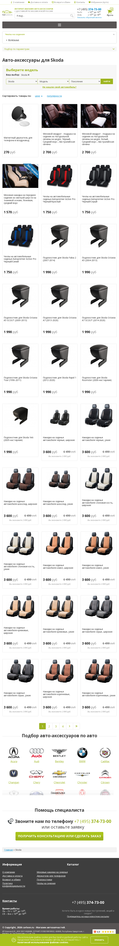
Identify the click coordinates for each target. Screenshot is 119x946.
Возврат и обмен (62, 2)
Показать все (58, 792)
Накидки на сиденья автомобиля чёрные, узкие (96, 439)
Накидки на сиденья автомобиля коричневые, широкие (56, 694)
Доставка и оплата (39, 2)
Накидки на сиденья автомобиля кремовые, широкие (16, 630)
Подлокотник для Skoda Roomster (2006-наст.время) (97, 379)
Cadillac (105, 761)
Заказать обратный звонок (89, 17)
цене (37, 96)
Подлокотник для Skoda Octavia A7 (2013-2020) (59, 319)
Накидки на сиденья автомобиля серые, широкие (97, 630)
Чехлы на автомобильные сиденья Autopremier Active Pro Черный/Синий (20, 259)
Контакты (80, 2)
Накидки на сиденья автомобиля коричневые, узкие (98, 694)
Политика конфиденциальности (13, 884)
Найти (107, 81)
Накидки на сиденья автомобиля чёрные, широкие (59, 439)
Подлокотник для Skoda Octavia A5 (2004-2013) (98, 259)
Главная (8, 849)
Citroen (105, 782)
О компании (18, 2)
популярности (54, 96)
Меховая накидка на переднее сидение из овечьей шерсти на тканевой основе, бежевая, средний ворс (20, 199)
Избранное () (100, 2)
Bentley (59, 761)
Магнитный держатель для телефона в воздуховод (18, 139)
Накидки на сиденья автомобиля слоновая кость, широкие (97, 503)
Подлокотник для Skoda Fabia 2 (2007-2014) (59, 259)
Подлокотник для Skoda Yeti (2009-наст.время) (18, 439)
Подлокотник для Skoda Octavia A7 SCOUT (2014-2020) (98, 319)
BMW (82, 761)
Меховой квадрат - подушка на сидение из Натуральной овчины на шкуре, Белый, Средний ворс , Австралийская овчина (98, 139)
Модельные (13, 40)
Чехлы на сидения (15, 34)
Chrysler (82, 782)
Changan (14, 782)
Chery (36, 782)
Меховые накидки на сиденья (52, 872)
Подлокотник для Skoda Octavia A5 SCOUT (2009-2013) (20, 319)
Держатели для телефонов (51, 875)
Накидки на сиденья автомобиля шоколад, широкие (20, 502)
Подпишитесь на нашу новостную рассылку (88, 916)
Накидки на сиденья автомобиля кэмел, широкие (58, 566)
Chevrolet (59, 782)
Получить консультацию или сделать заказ (59, 836)
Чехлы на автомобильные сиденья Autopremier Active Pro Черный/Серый (98, 199)
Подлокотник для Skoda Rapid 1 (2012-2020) (59, 379)
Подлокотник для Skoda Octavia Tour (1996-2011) (20, 379)
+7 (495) (89, 9)
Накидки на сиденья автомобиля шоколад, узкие (58, 502)
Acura (14, 761)
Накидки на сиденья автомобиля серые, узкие (17, 694)
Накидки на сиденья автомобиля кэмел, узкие (95, 566)
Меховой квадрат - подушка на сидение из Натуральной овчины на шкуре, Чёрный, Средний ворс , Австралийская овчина (59, 139)
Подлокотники (44, 879)
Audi (36, 761)
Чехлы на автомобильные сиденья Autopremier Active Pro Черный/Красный (59, 199)
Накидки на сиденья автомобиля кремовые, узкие (58, 630)
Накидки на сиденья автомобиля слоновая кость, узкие (19, 567)
